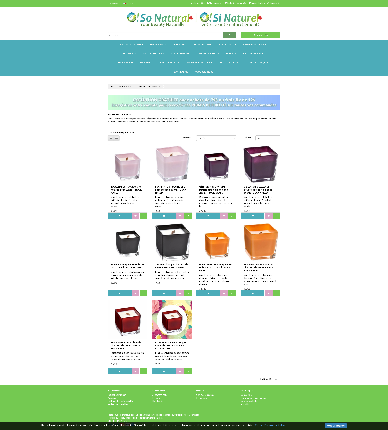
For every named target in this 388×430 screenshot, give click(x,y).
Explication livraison (117, 394)
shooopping (131, 417)
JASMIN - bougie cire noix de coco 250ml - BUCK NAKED (127, 266)
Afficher (248, 137)
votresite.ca (159, 414)
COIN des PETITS (227, 44)
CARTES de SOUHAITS (207, 53)
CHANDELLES (129, 53)
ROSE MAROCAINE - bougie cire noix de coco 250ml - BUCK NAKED (126, 345)
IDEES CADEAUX (158, 44)
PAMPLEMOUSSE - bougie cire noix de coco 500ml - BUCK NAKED (258, 267)
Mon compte (247, 394)
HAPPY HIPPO (125, 62)
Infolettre (245, 404)
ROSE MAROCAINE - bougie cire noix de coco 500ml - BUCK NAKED (170, 345)
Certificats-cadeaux (205, 394)
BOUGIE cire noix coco (149, 86)
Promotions (201, 397)
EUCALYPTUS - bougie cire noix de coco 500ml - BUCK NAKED (170, 189)
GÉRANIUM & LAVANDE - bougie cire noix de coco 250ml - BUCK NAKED (213, 189)
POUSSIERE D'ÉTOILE (230, 62)
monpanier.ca (156, 417)
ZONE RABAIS (180, 71)
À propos (112, 397)
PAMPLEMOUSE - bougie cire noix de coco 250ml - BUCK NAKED (215, 267)
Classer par (187, 137)
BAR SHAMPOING (179, 53)
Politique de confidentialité (120, 401)
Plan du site (157, 401)
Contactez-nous (159, 394)
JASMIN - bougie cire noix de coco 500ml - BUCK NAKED (171, 266)
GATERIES (231, 53)
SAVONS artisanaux (153, 53)
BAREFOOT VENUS (170, 62)
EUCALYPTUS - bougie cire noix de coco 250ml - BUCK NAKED (126, 189)
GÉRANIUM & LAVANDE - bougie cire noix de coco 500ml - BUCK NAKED (258, 189)
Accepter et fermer (336, 425)
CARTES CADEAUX (201, 44)
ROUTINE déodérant (253, 53)
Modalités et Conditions (119, 404)
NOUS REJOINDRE (204, 71)
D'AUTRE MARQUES (258, 62)
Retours (156, 397)
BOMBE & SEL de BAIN (254, 44)
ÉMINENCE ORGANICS (131, 44)
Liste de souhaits (249, 401)
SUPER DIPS (179, 44)
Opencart (193, 414)
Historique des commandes (253, 397)
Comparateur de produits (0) (121, 132)
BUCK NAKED (147, 62)
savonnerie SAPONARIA (199, 62)
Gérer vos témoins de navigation (269, 425)
